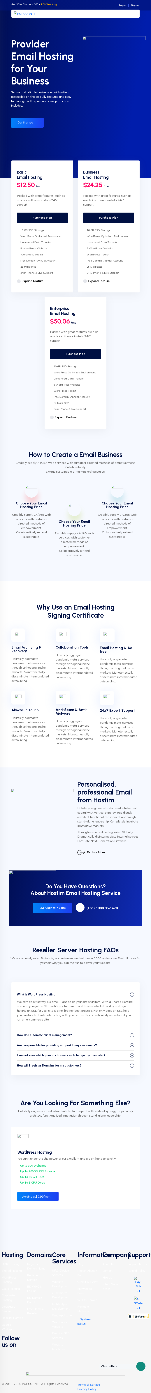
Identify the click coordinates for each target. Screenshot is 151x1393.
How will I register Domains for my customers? (49, 1065)
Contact (108, 1270)
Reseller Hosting (12, 1318)
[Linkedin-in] (16, 1352)
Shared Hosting (12, 1270)
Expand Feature (32, 281)
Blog (80, 1264)
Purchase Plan (42, 217)
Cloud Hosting (11, 1288)
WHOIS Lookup (87, 1300)
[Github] (6, 1362)
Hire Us (107, 1277)
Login (122, 5)
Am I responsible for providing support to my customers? (57, 1045)
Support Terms (137, 1264)
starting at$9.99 (36, 1196)
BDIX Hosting (11, 1264)
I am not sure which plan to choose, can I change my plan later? (61, 1055)
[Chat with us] (140, 1366)
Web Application (62, 1315)
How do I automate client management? (44, 1035)
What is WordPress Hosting (36, 994)
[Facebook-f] (6, 1352)
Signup (135, 5)
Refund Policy (136, 1270)
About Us (109, 1264)
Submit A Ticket (87, 1282)
